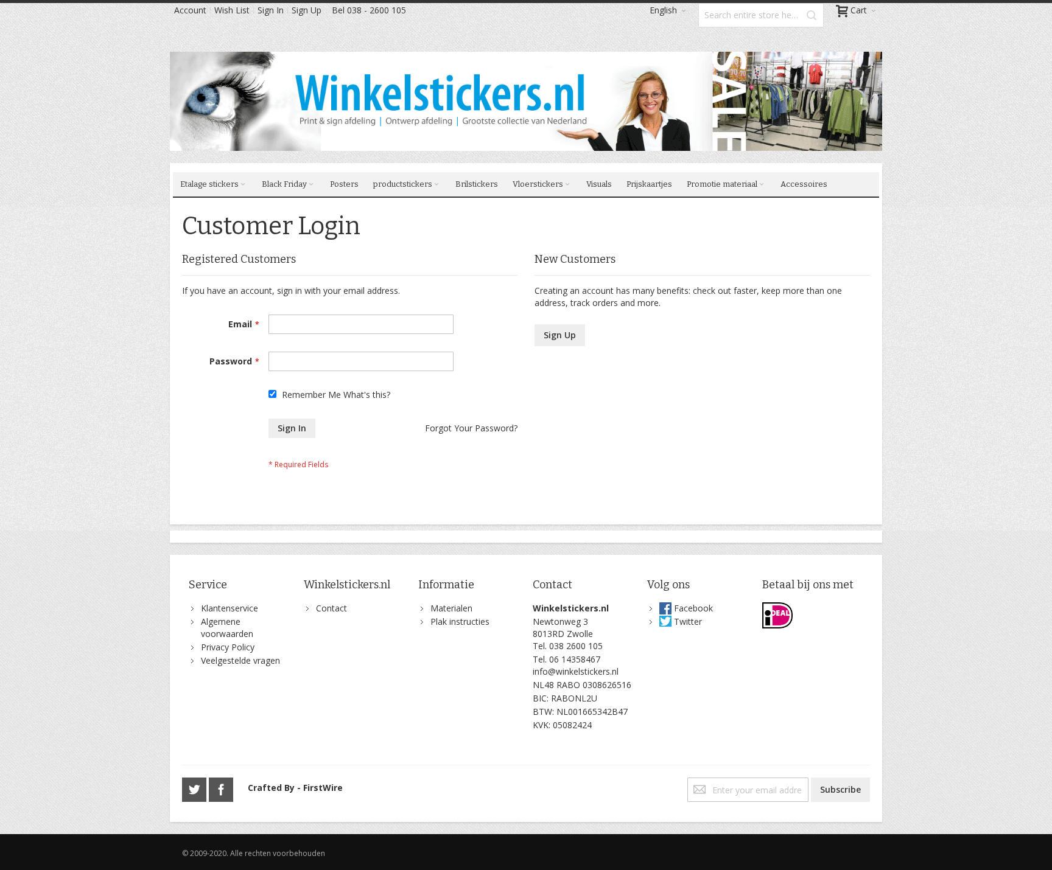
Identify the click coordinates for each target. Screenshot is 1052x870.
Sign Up (306, 10)
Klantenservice (229, 608)
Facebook (693, 608)
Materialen (451, 608)
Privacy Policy (227, 647)
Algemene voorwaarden (227, 627)
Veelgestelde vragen (240, 660)
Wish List (232, 10)
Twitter (688, 621)
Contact (331, 608)
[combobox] (761, 15)
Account (190, 10)
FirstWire (323, 787)
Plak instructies (459, 621)
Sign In (271, 10)
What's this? (366, 394)
